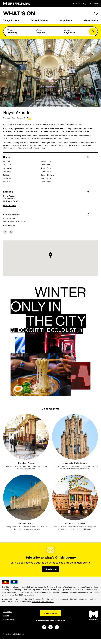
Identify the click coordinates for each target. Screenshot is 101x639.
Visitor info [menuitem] (90, 20)
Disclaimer (7, 612)
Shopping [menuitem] (64, 20)
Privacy (6, 616)
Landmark (21, 118)
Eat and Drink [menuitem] (38, 20)
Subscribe (93, 3)
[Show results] (93, 31)
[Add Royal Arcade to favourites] (29, 118)
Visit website (9, 226)
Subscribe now (50, 569)
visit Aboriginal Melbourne (43, 602)
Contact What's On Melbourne (50, 620)
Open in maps (9, 205)
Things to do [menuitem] (10, 20)
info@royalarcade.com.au (14, 221)
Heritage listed (9, 118)
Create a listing (79, 3)
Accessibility (8, 620)
